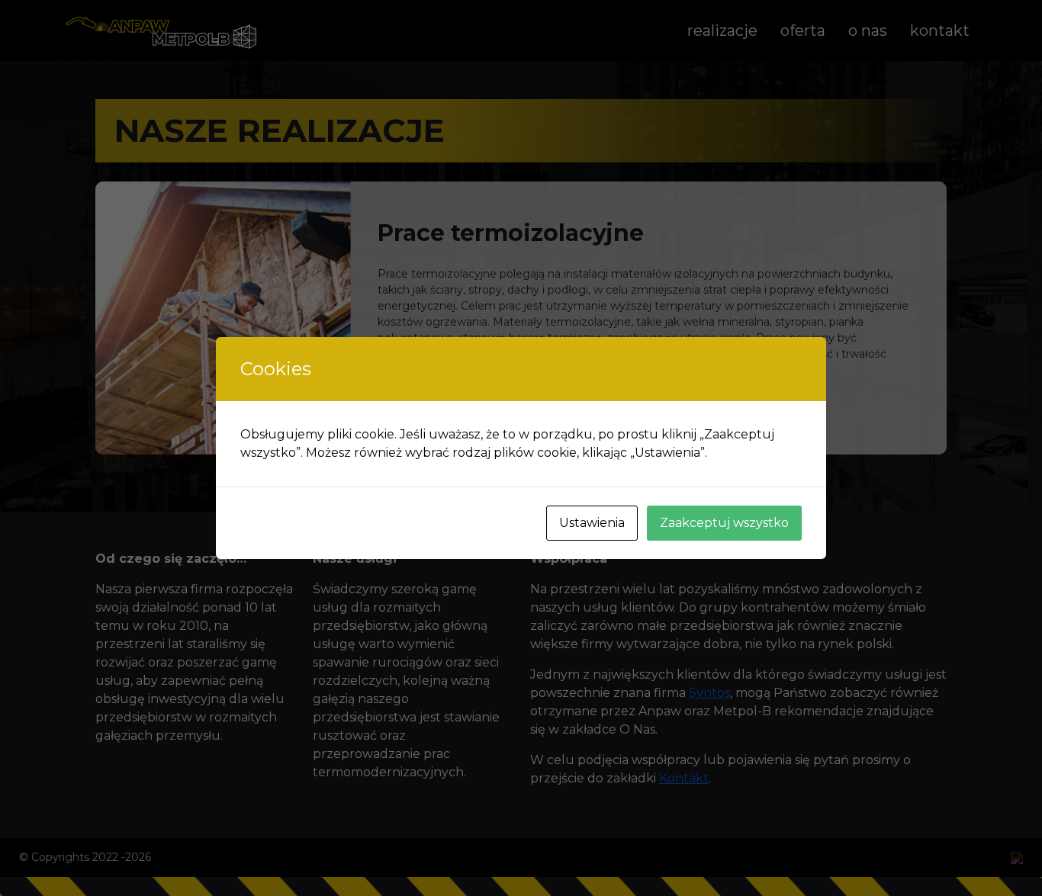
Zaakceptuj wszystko (724, 522)
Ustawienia (592, 522)
